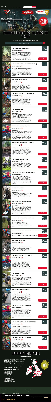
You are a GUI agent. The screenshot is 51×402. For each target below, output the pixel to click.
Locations (18, 7)
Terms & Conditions (30, 390)
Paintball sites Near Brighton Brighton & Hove (28, 40)
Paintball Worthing (8, 371)
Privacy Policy (28, 391)
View (42, 59)
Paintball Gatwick (8, 373)
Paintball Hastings (8, 378)
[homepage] (20, 12)
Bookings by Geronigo (28, 12)
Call (48, 6)
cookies (46, 397)
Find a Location (4, 393)
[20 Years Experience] (42, 12)
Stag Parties (16, 393)
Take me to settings (10, 399)
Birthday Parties (16, 392)
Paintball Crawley (8, 374)
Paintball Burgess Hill (8, 376)
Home (12, 7)
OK (3, 399)
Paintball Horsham (8, 380)
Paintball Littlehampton (9, 377)
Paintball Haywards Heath (9, 381)
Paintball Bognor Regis (9, 379)
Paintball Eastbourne (8, 372)
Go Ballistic (15, 40)
